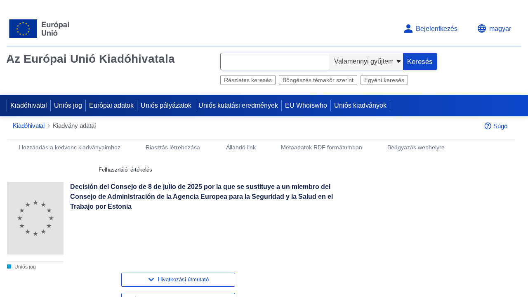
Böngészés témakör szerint (318, 80)
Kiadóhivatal (28, 105)
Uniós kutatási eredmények (238, 105)
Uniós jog (68, 105)
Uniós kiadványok (360, 105)
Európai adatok (111, 105)
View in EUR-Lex (397, 223)
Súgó (500, 126)
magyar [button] (500, 28)
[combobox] (275, 61)
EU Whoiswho (306, 105)
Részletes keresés (248, 80)
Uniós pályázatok (166, 105)
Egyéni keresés (384, 80)
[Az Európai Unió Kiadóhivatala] (39, 28)
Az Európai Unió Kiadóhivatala (90, 58)
